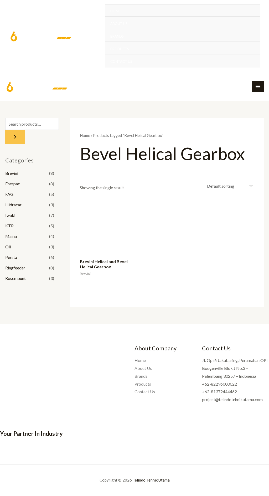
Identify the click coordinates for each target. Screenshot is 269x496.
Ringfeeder (15, 267)
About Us (118, 24)
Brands (117, 36)
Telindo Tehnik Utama (151, 480)
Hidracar (13, 204)
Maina (11, 236)
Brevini (11, 173)
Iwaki (10, 215)
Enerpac (12, 183)
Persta (11, 257)
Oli (8, 246)
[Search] (15, 137)
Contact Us (121, 61)
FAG (9, 194)
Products (119, 49)
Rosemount (15, 278)
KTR (9, 225)
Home (115, 11)
